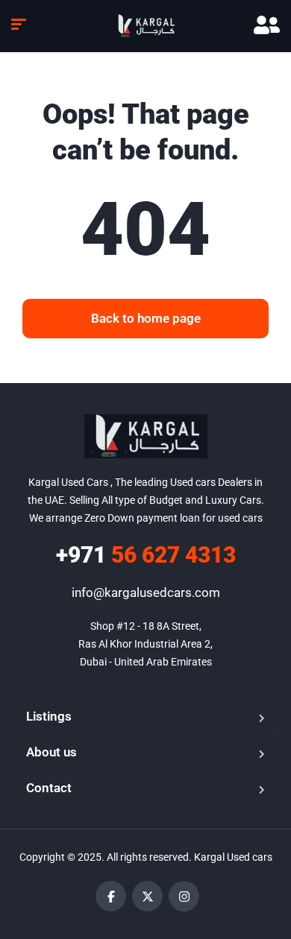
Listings (49, 716)
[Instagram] (184, 896)
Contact (49, 787)
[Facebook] (111, 896)
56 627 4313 (146, 555)
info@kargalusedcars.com (146, 592)
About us (51, 751)
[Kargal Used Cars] (145, 26)
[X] (147, 896)
